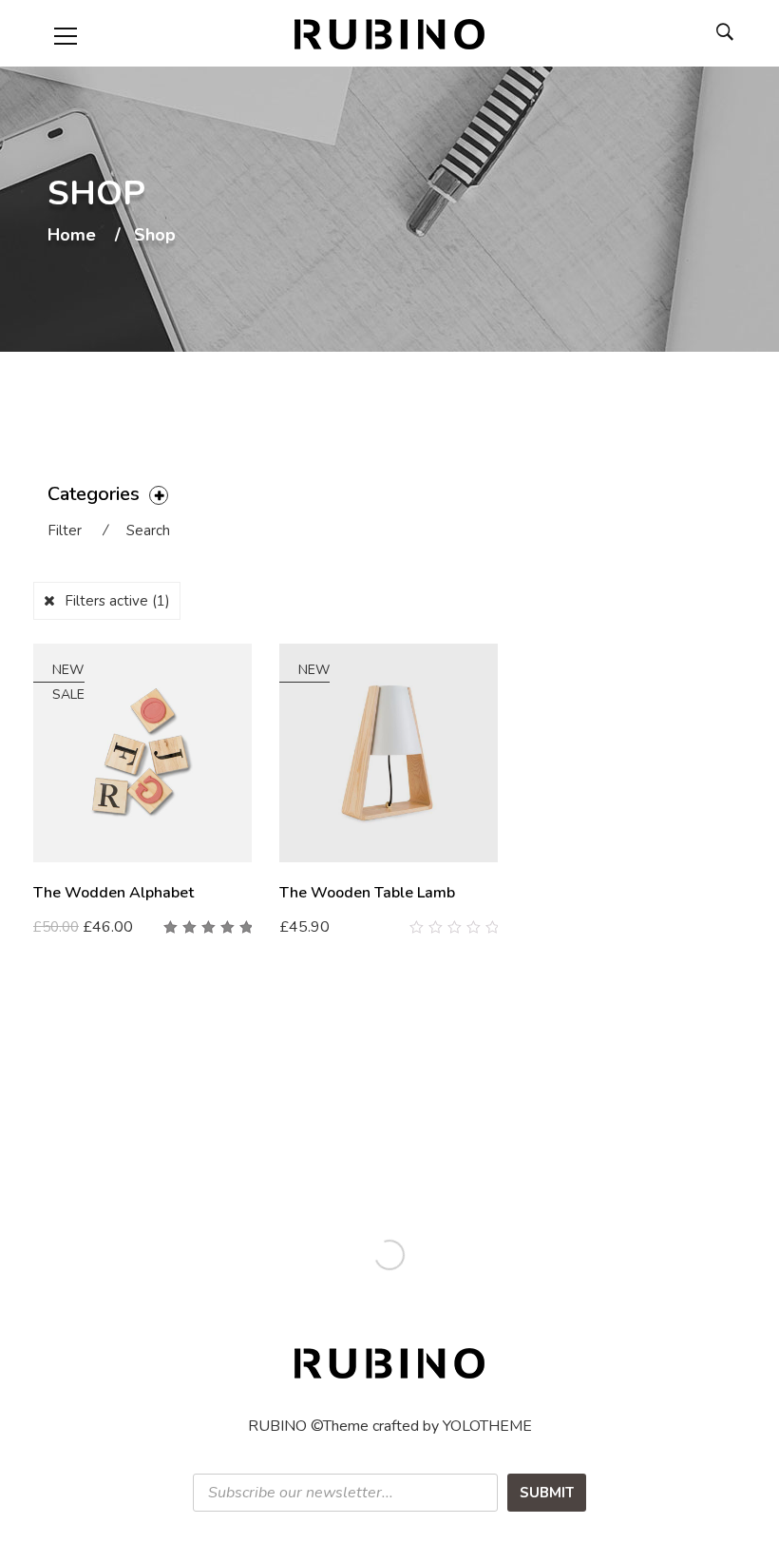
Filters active (117, 600)
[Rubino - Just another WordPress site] (389, 33)
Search (148, 530)
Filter (65, 530)
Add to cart (81, 926)
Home (72, 235)
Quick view (245, 928)
